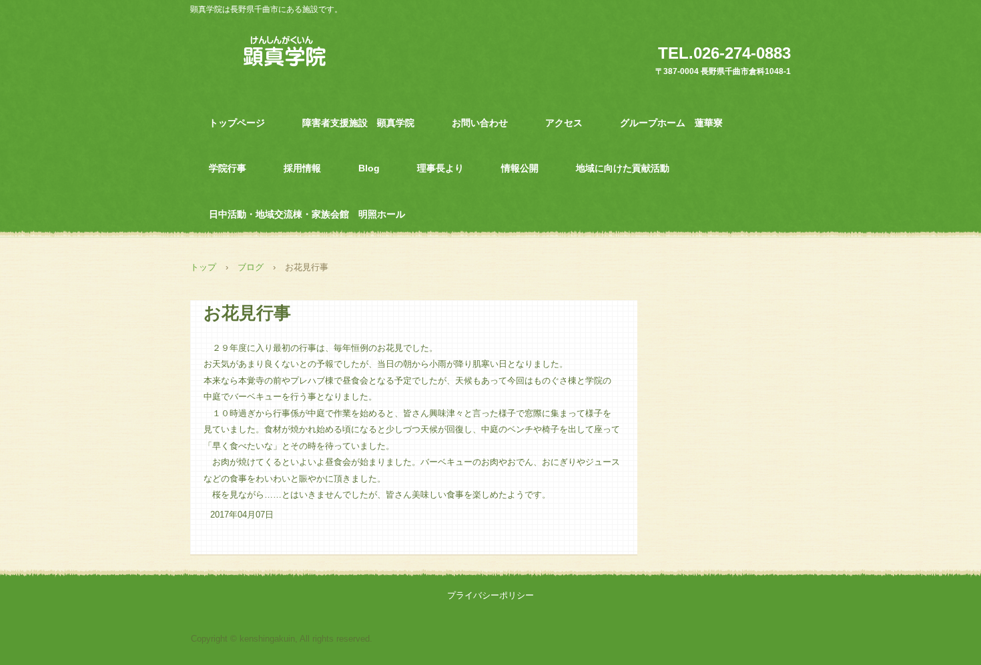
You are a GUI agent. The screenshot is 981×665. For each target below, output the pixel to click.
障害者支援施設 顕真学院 (358, 122)
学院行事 (227, 168)
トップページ (237, 122)
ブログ (251, 267)
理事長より (440, 168)
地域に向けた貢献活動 (622, 168)
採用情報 (302, 168)
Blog (369, 168)
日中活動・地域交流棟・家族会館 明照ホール (307, 214)
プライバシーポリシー (490, 595)
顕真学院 (285, 50)
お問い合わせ (480, 122)
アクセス (564, 122)
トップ (203, 267)
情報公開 (520, 168)
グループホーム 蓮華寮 (671, 122)
